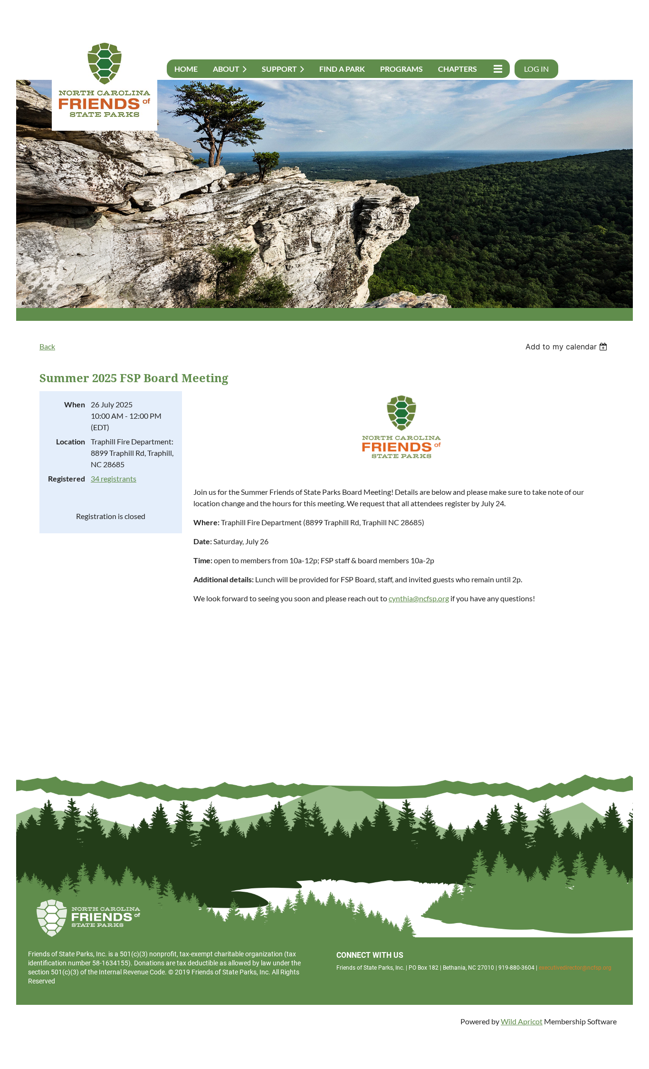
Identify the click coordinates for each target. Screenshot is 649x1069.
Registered (66, 478)
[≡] (497, 68)
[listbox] (567, 346)
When (74, 404)
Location (70, 441)
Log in (536, 68)
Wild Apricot (522, 1021)
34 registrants (113, 478)
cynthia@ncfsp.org (419, 598)
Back (47, 346)
